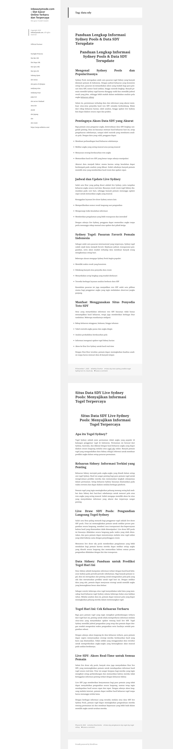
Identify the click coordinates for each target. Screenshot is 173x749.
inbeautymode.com (37, 32)
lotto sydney (116, 369)
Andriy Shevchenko (95, 725)
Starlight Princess (37, 54)
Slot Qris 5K (35, 71)
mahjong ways (36, 93)
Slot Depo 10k (35, 62)
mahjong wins (35, 88)
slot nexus (34, 80)
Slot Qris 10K (35, 67)
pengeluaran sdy (117, 725)
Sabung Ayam (35, 75)
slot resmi (34, 123)
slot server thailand (37, 101)
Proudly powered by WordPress (86, 744)
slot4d (33, 110)
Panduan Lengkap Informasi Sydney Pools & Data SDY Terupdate (100, 39)
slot (32, 119)
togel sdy (127, 725)
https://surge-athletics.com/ (40, 127)
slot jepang (34, 114)
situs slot (34, 106)
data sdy (109, 369)
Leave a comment (102, 371)
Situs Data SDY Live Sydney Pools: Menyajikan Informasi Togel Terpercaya (100, 397)
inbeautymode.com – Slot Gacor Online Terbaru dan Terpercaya (42, 13)
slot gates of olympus (38, 84)
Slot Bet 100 (35, 58)
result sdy (89, 371)
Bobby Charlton (97, 369)
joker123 (34, 97)
